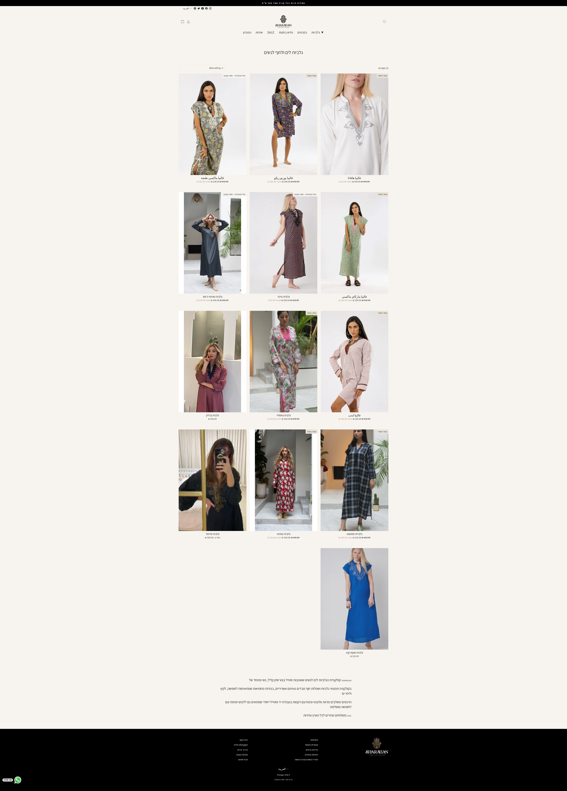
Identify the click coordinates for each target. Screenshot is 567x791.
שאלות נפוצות (242, 754)
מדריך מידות (242, 749)
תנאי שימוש (243, 759)
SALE (270, 32)
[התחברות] (188, 21)
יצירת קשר (243, 739)
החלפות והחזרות (311, 754)
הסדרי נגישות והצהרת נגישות (306, 759)
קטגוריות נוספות (311, 744)
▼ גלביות (317, 32)
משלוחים (314, 739)
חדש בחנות (286, 32)
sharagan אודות (241, 744)
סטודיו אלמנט (279, 779)
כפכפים (302, 32)
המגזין (247, 32)
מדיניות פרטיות (312, 749)
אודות (259, 32)
